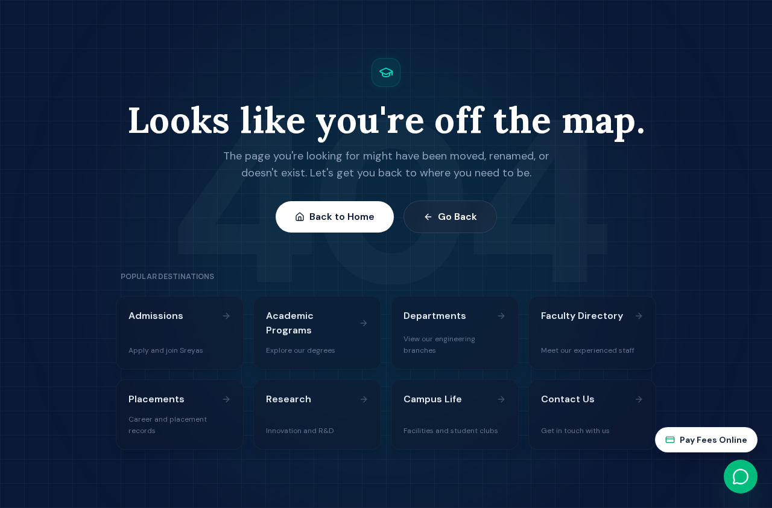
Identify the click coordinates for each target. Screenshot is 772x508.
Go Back (457, 216)
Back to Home (342, 216)
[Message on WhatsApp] (741, 477)
